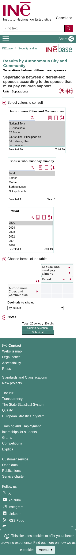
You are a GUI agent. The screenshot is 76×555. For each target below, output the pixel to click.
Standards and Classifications (24, 377)
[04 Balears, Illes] (37, 141)
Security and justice (30, 48)
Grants (7, 437)
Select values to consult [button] (25, 102)
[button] (65, 39)
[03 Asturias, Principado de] (37, 137)
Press (6, 368)
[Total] (32, 173)
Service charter (13, 476)
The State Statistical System (23, 404)
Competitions (12, 443)
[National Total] (37, 123)
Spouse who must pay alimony (32, 161)
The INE (8, 393)
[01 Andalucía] (37, 128)
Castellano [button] (64, 18)
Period (14, 210)
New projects (12, 383)
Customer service (15, 459)
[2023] (31, 232)
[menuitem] (38, 177)
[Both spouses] (32, 187)
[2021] (31, 241)
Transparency (12, 399)
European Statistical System (23, 416)
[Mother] (32, 182)
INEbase (7, 48)
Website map (12, 351)
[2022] (31, 236)
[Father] (32, 178)
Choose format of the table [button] (27, 259)
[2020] (31, 245)
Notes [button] (11, 317)
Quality (7, 410)
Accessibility (11, 363)
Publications (11, 471)
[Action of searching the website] (68, 28)
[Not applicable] (32, 191)
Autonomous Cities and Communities (37, 111)
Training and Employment (21, 426)
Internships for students (19, 432)
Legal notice (11, 357)
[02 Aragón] (37, 132)
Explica (7, 449)
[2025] (31, 223)
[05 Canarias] (37, 146)
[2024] (31, 227)
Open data (10, 465)
